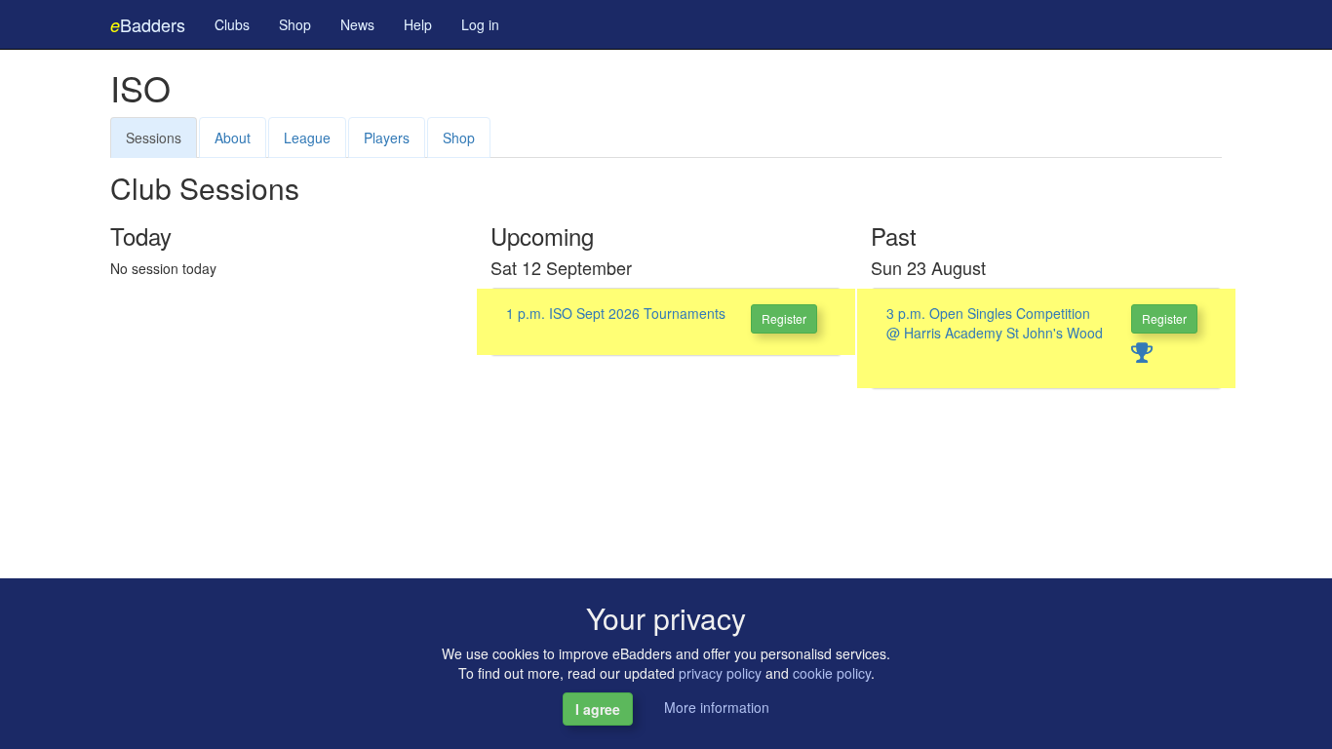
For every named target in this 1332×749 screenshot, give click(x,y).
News (357, 24)
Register (784, 318)
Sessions (153, 137)
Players (387, 137)
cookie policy (832, 673)
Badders (147, 24)
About (233, 137)
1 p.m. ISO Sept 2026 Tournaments (615, 313)
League (307, 137)
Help (418, 24)
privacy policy (720, 673)
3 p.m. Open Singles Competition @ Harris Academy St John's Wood (994, 322)
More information (716, 707)
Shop (295, 24)
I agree (597, 709)
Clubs (232, 24)
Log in (480, 24)
